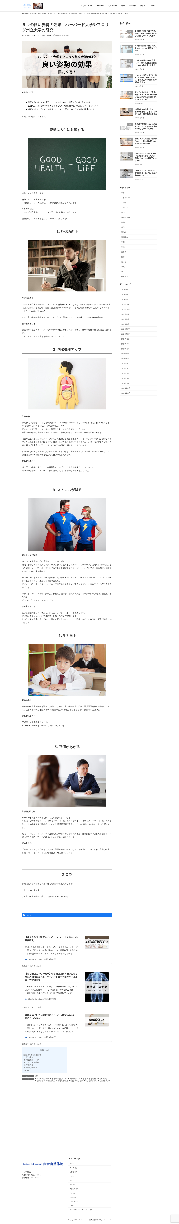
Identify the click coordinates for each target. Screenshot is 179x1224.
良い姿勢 (80, 1081)
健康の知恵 (125, 217)
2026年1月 (125, 299)
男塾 (123, 242)
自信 (72, 1081)
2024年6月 (125, 359)
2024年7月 (125, 354)
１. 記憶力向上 (29, 1057)
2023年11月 (126, 393)
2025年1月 (125, 324)
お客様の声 (125, 198)
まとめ (26, 1070)
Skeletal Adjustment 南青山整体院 (42, 959)
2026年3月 (125, 295)
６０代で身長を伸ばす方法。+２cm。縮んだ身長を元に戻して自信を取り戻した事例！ (146, 33)
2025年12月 (126, 304)
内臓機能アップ (75, 1079)
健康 (123, 212)
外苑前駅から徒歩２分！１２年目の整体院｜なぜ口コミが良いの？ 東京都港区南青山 (146, 111)
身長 (123, 267)
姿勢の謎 (40, 1081)
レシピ (123, 203)
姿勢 (36, 1076)
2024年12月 (126, 329)
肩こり (123, 262)
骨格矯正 (124, 276)
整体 (123, 227)
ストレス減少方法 (43, 1079)
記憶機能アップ (105, 1081)
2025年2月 (125, 319)
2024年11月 (126, 334)
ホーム (72, 1164)
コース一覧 (73, 1168)
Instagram (73, 1197)
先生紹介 (72, 1185)
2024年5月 (125, 363)
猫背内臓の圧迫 (63, 1081)
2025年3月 (125, 314)
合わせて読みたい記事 (31, 966)
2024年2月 (125, 378)
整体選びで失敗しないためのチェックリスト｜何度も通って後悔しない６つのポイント (146, 126)
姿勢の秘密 (103, 1079)
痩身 (123, 257)
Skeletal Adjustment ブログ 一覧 (81, 1210)
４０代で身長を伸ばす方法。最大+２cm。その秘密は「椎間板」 (146, 48)
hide (46, 1050)
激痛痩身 (124, 237)
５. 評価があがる (30, 1067)
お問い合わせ (74, 1201)
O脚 (122, 193)
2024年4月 (125, 368)
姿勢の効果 (92, 1079)
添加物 (123, 232)
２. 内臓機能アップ (31, 1060)
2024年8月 (125, 349)
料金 (71, 1180)
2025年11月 (126, 309)
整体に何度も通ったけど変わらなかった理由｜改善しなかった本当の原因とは (146, 141)
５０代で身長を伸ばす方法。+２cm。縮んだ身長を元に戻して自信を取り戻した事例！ (146, 62)
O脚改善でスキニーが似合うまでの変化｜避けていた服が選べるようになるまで (146, 173)
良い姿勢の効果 (91, 1081)
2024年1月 (125, 383)
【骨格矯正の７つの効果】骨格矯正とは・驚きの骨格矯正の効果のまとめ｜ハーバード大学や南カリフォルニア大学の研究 (51, 976)
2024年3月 (125, 373)
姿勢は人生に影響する (32, 1055)
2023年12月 (126, 388)
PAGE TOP (173, 1185)
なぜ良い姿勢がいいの (59, 1079)
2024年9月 (125, 344)
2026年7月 (125, 290)
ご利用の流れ (74, 1189)
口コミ (72, 1176)
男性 (123, 247)
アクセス (72, 1193)
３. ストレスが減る (31, 1062)
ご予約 (72, 1205)
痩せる (123, 252)
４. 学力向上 (28, 1065)
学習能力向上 (50, 1081)
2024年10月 (126, 339)
